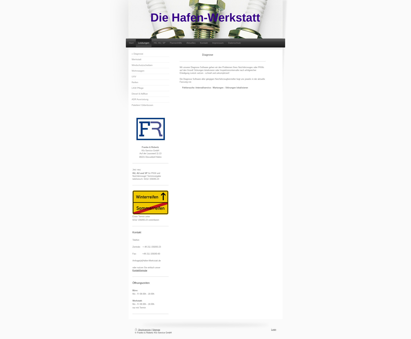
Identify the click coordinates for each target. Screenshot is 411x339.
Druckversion (144, 330)
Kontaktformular (139, 270)
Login (273, 329)
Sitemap (156, 330)
